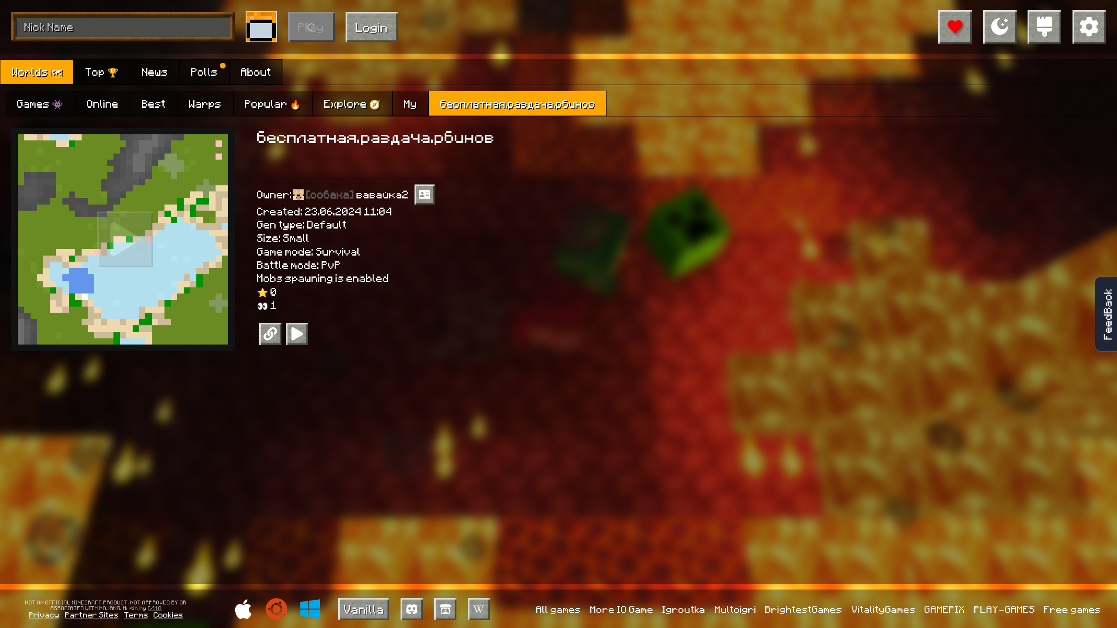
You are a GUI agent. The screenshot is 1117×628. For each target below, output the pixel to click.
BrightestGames (804, 609)
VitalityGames (884, 609)
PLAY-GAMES (1004, 609)
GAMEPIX (945, 609)
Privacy (44, 614)
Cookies (168, 614)
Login (372, 26)
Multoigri (736, 609)
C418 (155, 608)
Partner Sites (92, 614)
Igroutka (684, 609)
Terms (136, 614)
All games (558, 609)
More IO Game (622, 609)
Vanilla (364, 608)
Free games (1072, 609)
